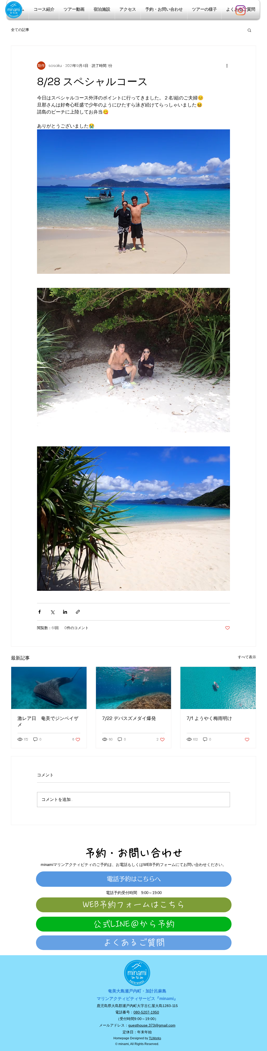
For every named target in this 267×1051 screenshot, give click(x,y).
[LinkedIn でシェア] (65, 611)
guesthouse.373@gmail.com (151, 1025)
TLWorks (155, 1038)
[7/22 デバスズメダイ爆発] (133, 688)
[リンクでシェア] (77, 611)
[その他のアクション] (227, 65)
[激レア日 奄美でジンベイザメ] (49, 688)
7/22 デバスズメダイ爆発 (129, 718)
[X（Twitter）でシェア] (52, 611)
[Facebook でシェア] (39, 611)
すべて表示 (247, 657)
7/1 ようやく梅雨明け (209, 718)
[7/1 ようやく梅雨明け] (218, 688)
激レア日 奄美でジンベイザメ (47, 721)
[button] (44, 10)
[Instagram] (240, 10)
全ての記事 (20, 29)
